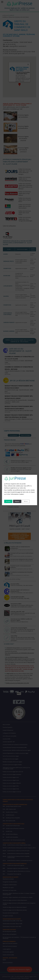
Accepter (8, 501)
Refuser (26, 501)
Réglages (17, 501)
